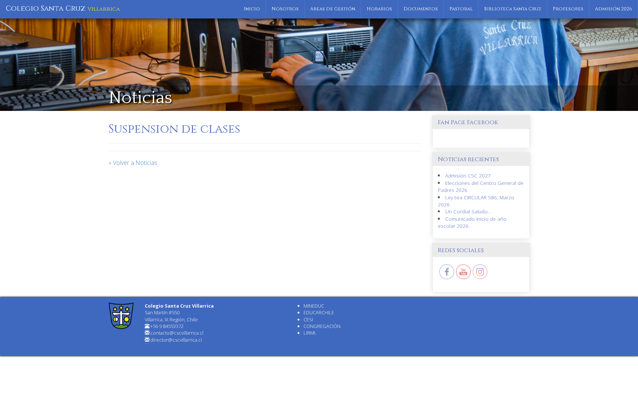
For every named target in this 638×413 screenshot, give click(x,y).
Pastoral (461, 9)
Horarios (379, 9)
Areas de (332, 9)
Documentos (421, 9)
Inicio (252, 9)
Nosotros (285, 9)
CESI (308, 319)
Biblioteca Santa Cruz (512, 9)
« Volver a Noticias (133, 163)
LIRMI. (309, 332)
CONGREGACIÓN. (322, 326)
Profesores (568, 9)
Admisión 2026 (613, 9)
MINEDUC (313, 305)
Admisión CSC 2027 (468, 175)
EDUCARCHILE (318, 312)
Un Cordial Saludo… (468, 211)
